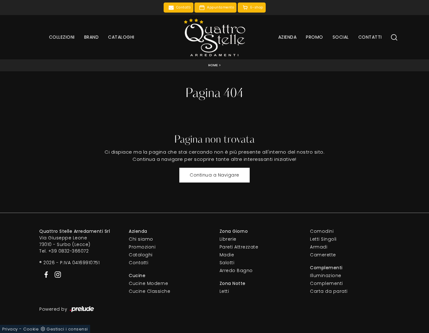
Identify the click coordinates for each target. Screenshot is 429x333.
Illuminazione (325, 275)
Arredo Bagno (236, 270)
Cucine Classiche (149, 291)
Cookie (31, 329)
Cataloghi (121, 37)
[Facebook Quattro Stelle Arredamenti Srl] (45, 274)
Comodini (322, 231)
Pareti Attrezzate (239, 247)
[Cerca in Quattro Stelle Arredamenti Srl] (394, 37)
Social (341, 37)
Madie (227, 255)
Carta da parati (329, 291)
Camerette (323, 255)
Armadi (318, 247)
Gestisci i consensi (67, 329)
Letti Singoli (323, 239)
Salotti (227, 262)
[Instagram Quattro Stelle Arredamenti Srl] (56, 274)
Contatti (370, 37)
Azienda (287, 37)
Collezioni (62, 37)
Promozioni (142, 247)
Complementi (326, 283)
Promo (314, 37)
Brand (91, 37)
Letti (224, 291)
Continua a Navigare (214, 175)
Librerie (228, 239)
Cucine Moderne (148, 283)
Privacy (10, 329)
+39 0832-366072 (68, 251)
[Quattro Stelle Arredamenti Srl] (214, 37)
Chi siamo (141, 239)
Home (213, 65)
